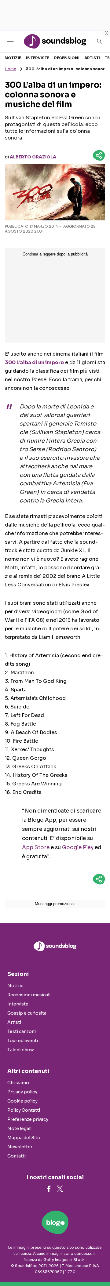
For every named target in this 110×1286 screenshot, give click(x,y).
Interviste (37, 58)
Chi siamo (18, 1082)
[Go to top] (98, 1266)
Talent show (20, 1049)
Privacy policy (22, 1092)
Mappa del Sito (23, 1137)
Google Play (78, 847)
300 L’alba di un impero (34, 362)
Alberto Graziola (33, 157)
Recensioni (66, 58)
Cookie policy (22, 1101)
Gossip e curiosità (26, 1013)
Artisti (92, 58)
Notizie (13, 58)
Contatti (16, 1156)
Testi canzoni (21, 1031)
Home (10, 69)
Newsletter (19, 1147)
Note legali (19, 1128)
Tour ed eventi (22, 1040)
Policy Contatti (23, 1110)
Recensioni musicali (28, 995)
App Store (36, 847)
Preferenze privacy (27, 1119)
